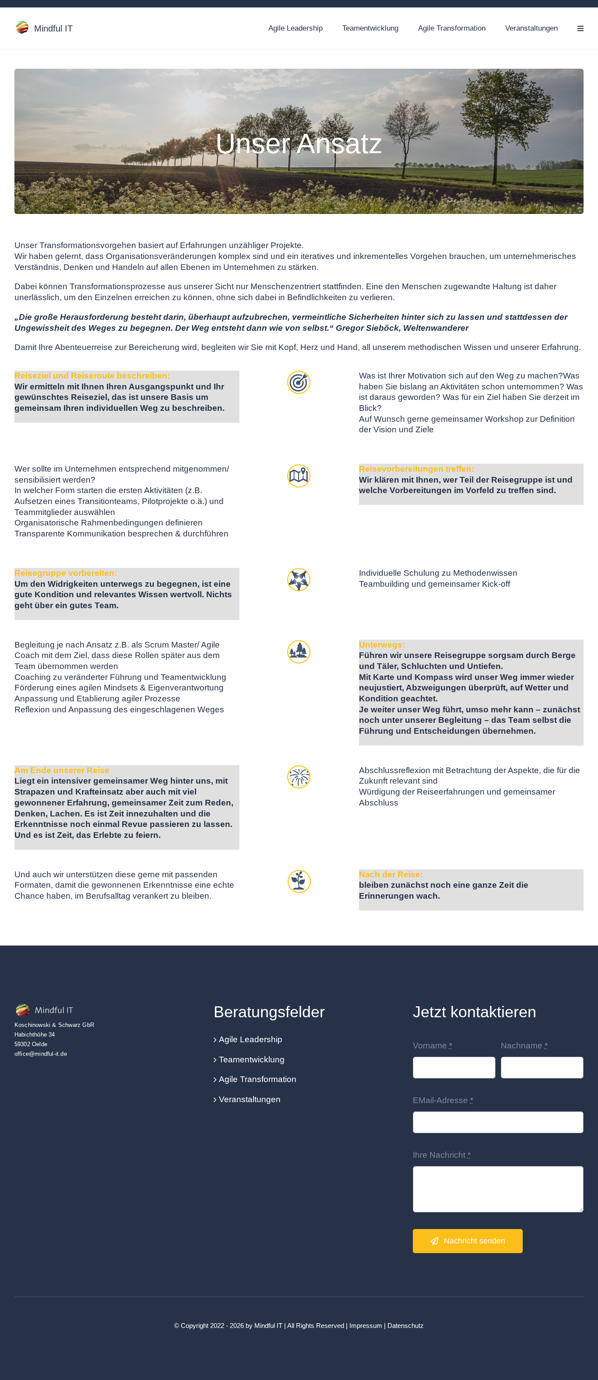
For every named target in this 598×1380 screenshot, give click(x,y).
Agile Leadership (250, 1039)
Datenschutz (405, 1325)
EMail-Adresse (443, 1100)
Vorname (432, 1045)
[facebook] (552, 3)
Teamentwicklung (252, 1059)
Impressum (365, 1325)
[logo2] (47, 1006)
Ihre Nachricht (442, 1154)
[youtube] (581, 3)
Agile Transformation (257, 1079)
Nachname (524, 1045)
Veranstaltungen (250, 1099)
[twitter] (566, 3)
